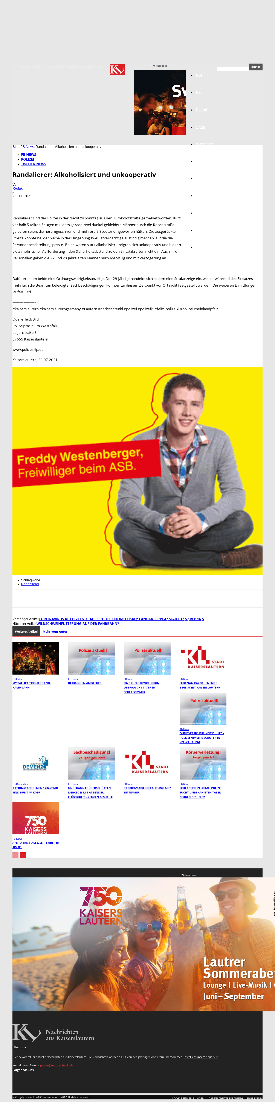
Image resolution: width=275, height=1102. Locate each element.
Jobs (200, 161)
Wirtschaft (204, 144)
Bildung (202, 178)
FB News (27, 147)
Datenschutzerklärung (85, 66)
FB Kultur (17, 679)
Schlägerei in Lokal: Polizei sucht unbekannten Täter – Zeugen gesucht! (201, 792)
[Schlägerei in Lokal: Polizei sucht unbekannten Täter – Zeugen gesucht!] (203, 778)
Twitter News (33, 164)
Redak (17, 188)
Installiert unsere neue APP (201, 1057)
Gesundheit (205, 213)
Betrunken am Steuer (85, 683)
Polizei (27, 159)
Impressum (55, 66)
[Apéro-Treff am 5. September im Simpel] (35, 833)
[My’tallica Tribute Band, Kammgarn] (35, 673)
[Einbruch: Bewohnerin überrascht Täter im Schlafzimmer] (147, 673)
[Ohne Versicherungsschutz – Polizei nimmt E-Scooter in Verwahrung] (203, 723)
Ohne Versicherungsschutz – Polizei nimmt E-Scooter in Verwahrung (202, 737)
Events (38, 66)
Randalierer (30, 584)
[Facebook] (19, 202)
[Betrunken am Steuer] (91, 673)
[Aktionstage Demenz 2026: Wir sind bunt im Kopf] (35, 778)
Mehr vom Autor (55, 631)
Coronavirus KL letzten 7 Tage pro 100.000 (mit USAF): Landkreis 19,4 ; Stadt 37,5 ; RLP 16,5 (121, 619)
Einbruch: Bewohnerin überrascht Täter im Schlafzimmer (141, 687)
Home (25, 66)
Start (16, 147)
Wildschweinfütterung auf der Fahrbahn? (78, 623)
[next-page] (23, 855)
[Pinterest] (50, 202)
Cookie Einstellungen (188, 1098)
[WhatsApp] (66, 202)
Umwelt (202, 196)
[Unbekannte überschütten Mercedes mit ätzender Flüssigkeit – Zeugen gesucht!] (91, 778)
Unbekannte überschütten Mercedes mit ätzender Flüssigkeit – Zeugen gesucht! (90, 792)
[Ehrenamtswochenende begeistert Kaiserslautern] (203, 673)
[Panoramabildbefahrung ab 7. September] (147, 778)
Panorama (204, 247)
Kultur (201, 230)
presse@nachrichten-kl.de (56, 1065)
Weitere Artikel (26, 631)
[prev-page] (15, 855)
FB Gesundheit (20, 784)
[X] (35, 202)
